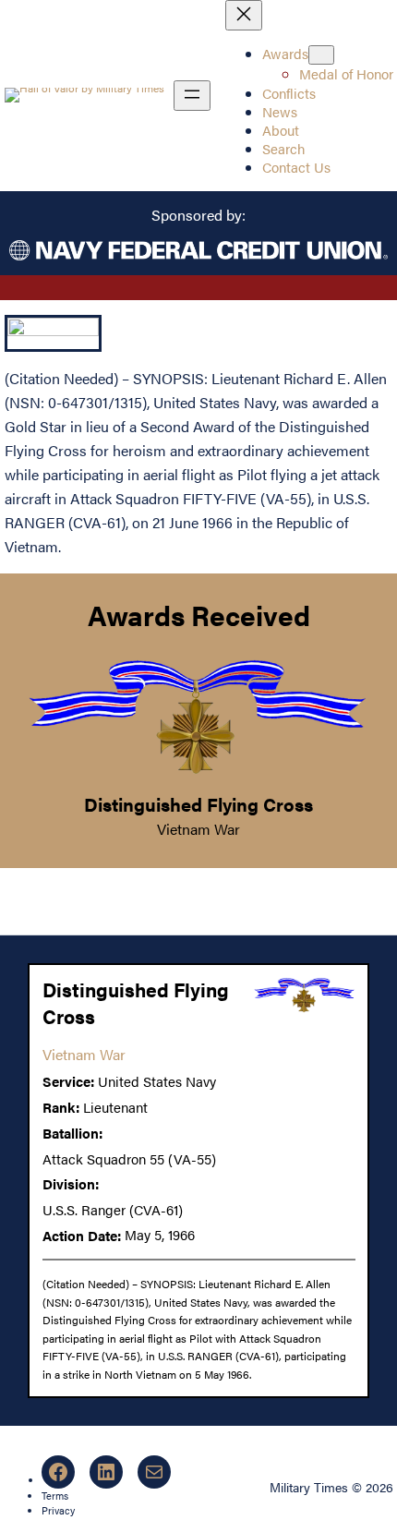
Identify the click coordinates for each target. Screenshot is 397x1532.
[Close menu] (243, 15)
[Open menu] (192, 95)
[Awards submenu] (321, 55)
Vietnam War (198, 828)
